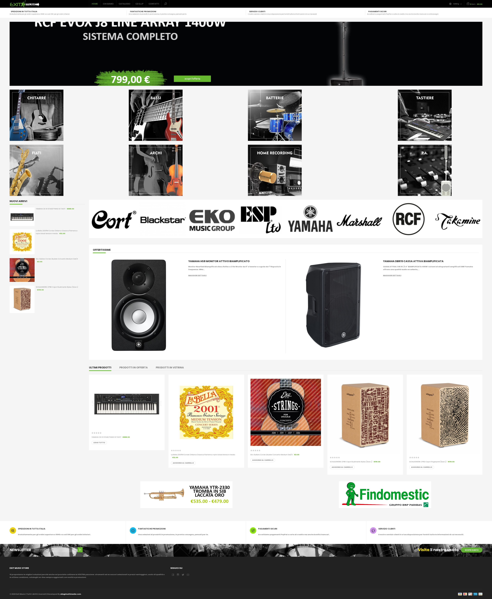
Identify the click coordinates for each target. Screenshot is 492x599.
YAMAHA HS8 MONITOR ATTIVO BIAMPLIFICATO (219, 261)
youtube (187, 574)
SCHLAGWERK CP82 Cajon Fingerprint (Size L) (431, 461)
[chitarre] (67, 115)
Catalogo (124, 3)
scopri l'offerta (192, 78)
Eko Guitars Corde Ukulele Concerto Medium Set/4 (57, 260)
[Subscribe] (80, 549)
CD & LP (139, 3)
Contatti (154, 3)
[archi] (186, 170)
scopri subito (472, 550)
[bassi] (186, 115)
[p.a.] (424, 170)
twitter (182, 574)
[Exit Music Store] (47, 4)
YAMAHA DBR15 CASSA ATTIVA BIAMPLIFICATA (413, 261)
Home (95, 3)
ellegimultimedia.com (70, 594)
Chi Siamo (108, 3)
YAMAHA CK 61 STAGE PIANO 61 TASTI (55, 209)
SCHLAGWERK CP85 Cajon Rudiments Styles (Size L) (57, 288)
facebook (173, 574)
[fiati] (67, 170)
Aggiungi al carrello (183, 463)
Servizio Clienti (257, 11)
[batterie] (305, 115)
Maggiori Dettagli (197, 275)
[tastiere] (424, 115)
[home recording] (305, 170)
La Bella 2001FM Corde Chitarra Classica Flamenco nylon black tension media (57, 232)
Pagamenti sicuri (377, 11)
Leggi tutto (99, 442)
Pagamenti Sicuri (267, 528)
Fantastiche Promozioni (143, 11)
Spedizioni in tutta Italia (24, 11)
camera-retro (178, 574)
